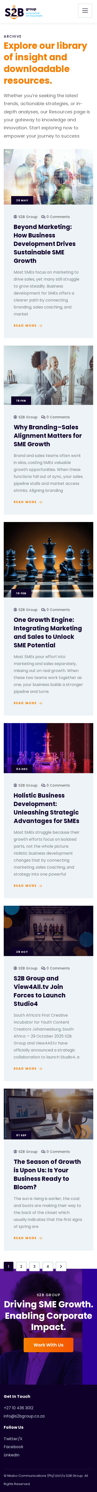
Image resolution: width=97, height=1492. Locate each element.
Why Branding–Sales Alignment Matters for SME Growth (48, 435)
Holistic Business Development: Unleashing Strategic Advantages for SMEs (46, 808)
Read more (25, 325)
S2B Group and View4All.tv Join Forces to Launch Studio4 (40, 991)
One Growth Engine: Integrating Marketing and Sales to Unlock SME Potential (48, 632)
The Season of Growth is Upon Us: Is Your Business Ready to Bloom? (47, 1174)
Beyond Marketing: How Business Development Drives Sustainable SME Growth (45, 244)
